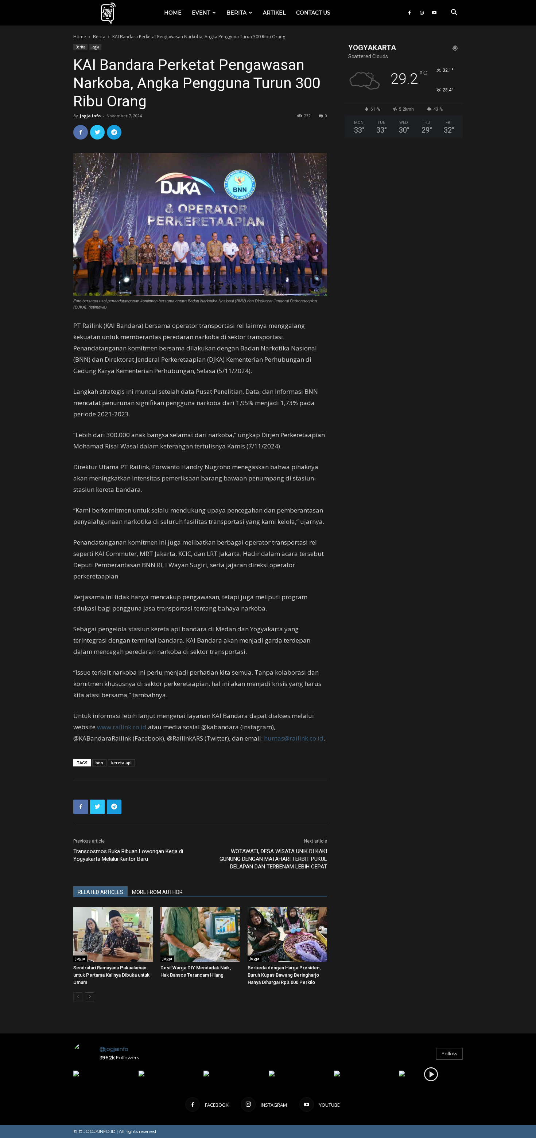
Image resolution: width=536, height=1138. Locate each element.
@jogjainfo (114, 1048)
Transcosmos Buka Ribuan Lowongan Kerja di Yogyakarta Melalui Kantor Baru (128, 855)
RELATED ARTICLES (100, 892)
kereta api (121, 762)
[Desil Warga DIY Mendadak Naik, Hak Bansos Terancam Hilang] (200, 934)
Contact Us (313, 12)
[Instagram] (421, 12)
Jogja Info (90, 115)
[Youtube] (434, 12)
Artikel (274, 12)
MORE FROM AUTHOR (157, 892)
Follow (449, 1053)
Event (201, 12)
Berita (236, 12)
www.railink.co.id (122, 727)
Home (173, 12)
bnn (99, 762)
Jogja (95, 47)
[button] (454, 13)
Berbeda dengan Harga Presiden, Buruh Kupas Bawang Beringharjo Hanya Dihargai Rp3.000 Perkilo (284, 975)
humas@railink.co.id (293, 738)
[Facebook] (409, 12)
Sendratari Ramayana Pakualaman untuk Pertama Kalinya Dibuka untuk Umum (111, 975)
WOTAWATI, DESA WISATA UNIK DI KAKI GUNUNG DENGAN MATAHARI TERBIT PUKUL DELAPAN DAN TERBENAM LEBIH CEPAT (273, 859)
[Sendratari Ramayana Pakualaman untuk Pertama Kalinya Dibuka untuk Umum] (113, 934)
